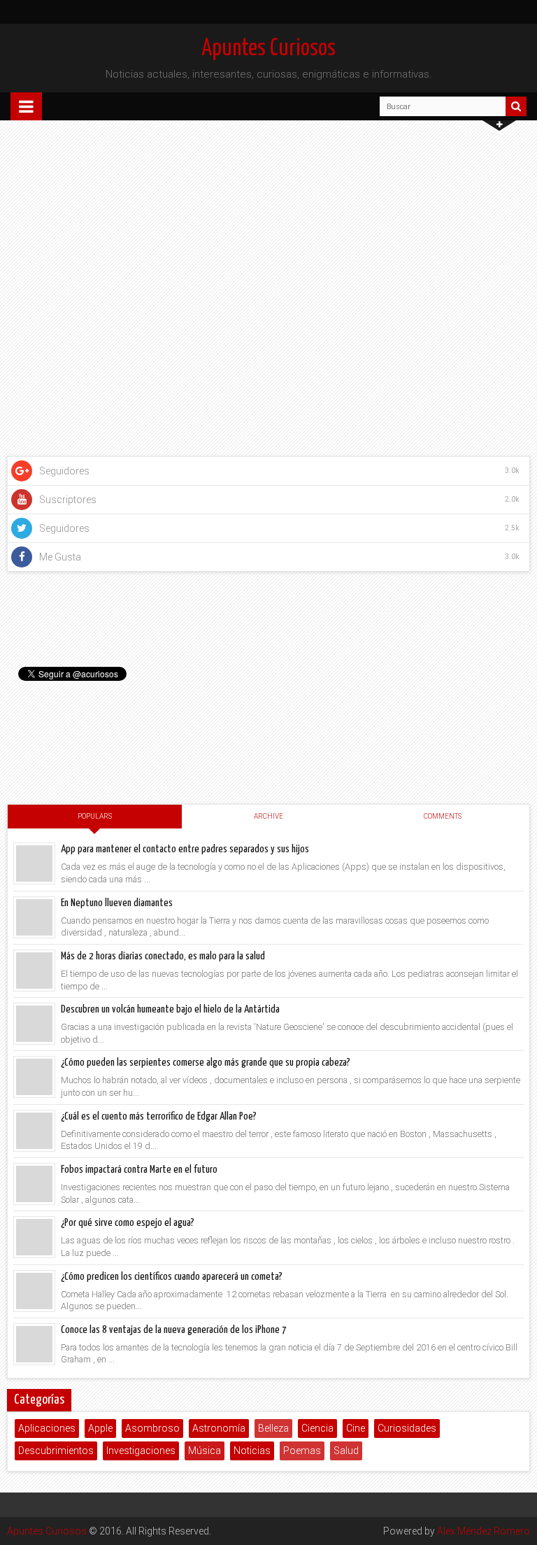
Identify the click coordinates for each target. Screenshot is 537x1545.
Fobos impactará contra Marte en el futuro (139, 1169)
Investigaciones (141, 1450)
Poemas (302, 1450)
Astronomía (218, 1428)
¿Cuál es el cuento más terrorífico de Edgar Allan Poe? (159, 1116)
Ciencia (317, 1428)
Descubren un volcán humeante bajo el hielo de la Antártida (170, 1009)
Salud (346, 1450)
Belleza (273, 1428)
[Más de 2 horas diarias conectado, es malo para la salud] (34, 970)
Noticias (252, 1450)
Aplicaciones (47, 1428)
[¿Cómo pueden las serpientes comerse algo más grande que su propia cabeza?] (34, 1077)
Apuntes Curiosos (268, 48)
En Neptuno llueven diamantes (117, 903)
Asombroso (152, 1428)
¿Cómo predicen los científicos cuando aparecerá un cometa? (171, 1276)
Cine (355, 1428)
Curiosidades (407, 1428)
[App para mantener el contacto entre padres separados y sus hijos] (34, 863)
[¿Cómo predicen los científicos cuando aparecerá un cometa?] (34, 1291)
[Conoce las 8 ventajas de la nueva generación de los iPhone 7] (34, 1344)
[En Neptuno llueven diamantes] (34, 917)
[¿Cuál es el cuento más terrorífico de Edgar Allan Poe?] (34, 1131)
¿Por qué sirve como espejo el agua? (127, 1223)
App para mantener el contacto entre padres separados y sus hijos (185, 849)
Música (204, 1450)
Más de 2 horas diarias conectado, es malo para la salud (163, 956)
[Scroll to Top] (520, 1528)
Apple (100, 1428)
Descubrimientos (56, 1450)
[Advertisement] (268, 688)
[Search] (516, 106)
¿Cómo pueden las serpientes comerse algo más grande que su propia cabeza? (205, 1062)
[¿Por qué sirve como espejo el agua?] (34, 1237)
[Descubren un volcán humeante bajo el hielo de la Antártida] (34, 1024)
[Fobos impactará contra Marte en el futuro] (34, 1184)
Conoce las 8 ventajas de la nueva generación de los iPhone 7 (174, 1330)
